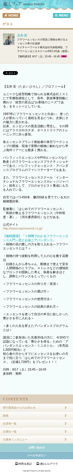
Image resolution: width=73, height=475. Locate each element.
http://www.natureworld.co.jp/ (22, 228)
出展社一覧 (10, 431)
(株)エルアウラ (49, 463)
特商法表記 (25, 463)
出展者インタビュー (15, 439)
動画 (5, 415)
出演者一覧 (10, 423)
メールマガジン (36, 455)
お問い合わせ (36, 447)
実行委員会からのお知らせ (19, 407)
